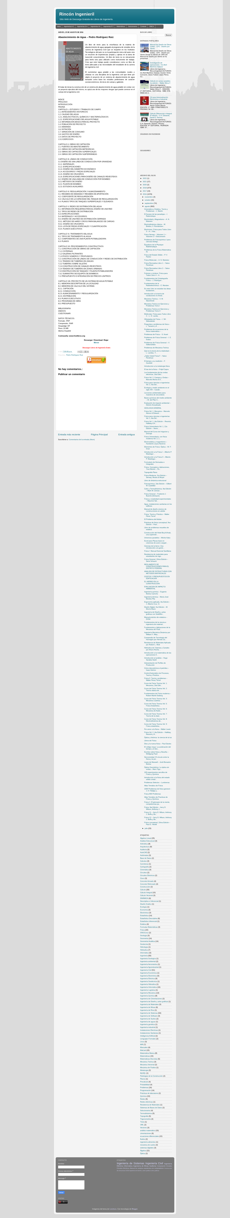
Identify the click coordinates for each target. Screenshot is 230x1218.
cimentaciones (145, 1133)
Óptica (142, 1153)
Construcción (145, 887)
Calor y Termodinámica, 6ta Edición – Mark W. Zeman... (157, 490)
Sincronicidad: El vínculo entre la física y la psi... (156, 758)
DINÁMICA (144, 898)
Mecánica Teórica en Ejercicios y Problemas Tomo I (156, 305)
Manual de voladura (136, 1168)
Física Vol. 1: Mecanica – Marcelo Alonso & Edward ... (157, 412)
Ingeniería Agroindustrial (149, 967)
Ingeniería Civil (145, 970)
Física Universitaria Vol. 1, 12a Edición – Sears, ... (155, 427)
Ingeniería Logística (147, 990)
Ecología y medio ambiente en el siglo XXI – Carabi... (156, 389)
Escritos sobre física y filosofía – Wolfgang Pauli (156, 753)
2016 (145, 194)
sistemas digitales (147, 1148)
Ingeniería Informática (148, 987)
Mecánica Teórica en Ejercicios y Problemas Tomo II (156, 310)
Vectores (143, 1128)
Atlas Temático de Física (153, 786)
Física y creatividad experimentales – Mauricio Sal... (157, 500)
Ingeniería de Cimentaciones (151, 999)
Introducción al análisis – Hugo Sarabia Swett (155, 659)
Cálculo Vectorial (146, 895)
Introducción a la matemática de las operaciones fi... (157, 654)
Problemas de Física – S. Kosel (156, 334)
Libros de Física (150, 741)
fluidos (142, 1139)
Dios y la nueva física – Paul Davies (157, 744)
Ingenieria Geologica (148, 958)
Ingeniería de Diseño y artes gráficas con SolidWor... (155, 613)
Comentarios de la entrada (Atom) (82, 439)
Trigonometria (145, 1119)
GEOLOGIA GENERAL (152, 408)
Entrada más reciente (69, 434)
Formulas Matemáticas (149, 927)
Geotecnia (144, 944)
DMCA (152, 26)
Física (142, 930)
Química (143, 1096)
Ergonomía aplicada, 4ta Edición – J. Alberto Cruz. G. (157, 603)
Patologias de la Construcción (151, 1076)
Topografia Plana (150, 472)
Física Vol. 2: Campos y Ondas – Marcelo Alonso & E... (156, 378)
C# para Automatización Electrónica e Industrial (159, 98)
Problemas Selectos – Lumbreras (157, 782)
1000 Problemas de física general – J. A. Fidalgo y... (157, 790)
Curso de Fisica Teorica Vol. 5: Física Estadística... (155, 705)
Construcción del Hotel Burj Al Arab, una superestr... (157, 534)
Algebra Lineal (145, 838)
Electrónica (144, 913)
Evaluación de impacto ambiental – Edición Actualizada (157, 404)
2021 (145, 182)
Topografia (144, 1116)
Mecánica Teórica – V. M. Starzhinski (153, 300)
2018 (145, 188)
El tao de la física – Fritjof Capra (156, 369)
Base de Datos (145, 858)
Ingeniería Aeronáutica (148, 964)
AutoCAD (143, 852)
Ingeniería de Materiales (149, 1004)
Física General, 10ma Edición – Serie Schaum (156, 560)
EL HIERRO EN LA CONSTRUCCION (152, 582)
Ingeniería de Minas (147, 1007)
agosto (147, 206)
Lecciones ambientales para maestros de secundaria (155, 394)
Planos (142, 1079)
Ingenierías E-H (82, 26)
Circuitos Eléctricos (147, 875)
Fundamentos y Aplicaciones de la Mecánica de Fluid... (157, 628)
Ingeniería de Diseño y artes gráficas (154, 1001)
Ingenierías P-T (108, 26)
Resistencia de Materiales (150, 1105)
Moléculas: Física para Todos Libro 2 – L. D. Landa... (157, 315)
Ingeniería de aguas (147, 1022)
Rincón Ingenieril (76, 14)
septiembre (149, 203)
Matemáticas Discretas (148, 1059)
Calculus (143, 861)
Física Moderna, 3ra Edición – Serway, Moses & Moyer (155, 476)
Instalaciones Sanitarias (149, 1033)
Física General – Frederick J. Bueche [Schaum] (155, 495)
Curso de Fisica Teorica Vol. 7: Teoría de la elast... (155, 715)
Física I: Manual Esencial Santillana (157, 551)
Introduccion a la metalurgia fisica (157, 366)
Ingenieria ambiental (148, 961)
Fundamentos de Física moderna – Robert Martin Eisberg (157, 694)
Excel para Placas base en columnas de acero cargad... (156, 542)
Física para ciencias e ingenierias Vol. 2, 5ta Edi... (157, 383)
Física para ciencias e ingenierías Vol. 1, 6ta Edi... (157, 417)
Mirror (96, 343)
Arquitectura (144, 847)
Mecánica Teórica (147, 1062)
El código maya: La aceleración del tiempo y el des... (157, 748)
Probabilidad (145, 1085)
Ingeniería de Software (148, 1016)
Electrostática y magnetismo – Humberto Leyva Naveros (155, 443)
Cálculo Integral (146, 892)
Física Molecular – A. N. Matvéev (156, 260)
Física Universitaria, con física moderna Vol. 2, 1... (155, 437)
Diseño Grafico (145, 904)
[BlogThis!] (81, 352)
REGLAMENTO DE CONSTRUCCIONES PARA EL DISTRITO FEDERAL (156, 566)
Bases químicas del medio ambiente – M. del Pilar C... (158, 399)
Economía (144, 910)
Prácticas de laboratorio (149, 1093)
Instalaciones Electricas (149, 1030)
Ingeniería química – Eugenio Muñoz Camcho (155, 593)
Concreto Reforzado (147, 884)
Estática (143, 924)
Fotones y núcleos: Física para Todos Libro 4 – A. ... (156, 274)
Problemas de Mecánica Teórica (156, 348)
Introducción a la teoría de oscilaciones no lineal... (154, 295)
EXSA (127, 1170)
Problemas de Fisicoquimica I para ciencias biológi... (157, 240)
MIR (141, 1044)
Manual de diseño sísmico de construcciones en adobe (155, 510)
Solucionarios (132, 26)
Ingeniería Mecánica (148, 993)
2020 (145, 185)
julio (146, 828)
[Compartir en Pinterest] (88, 352)
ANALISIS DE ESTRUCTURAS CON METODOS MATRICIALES (158, 572)
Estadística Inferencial (148, 921)
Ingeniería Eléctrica (147, 978)
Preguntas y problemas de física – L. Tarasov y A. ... (157, 325)
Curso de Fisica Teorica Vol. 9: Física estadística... (155, 725)
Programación (145, 1090)
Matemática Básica (147, 1053)
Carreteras (144, 864)
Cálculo (143, 890)
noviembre (149, 197)
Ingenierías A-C (69, 26)
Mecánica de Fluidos (148, 1067)
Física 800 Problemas (152, 794)
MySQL (143, 1073)
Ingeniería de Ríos (147, 1010)
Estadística (144, 915)
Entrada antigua (126, 434)
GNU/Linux (144, 933)
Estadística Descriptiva (148, 918)
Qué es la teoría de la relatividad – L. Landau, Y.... (157, 352)
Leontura (113, 1209)
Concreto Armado (146, 881)
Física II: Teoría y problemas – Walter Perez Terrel (155, 679)
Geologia (143, 935)
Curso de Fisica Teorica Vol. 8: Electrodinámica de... (155, 720)
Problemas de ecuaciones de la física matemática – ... (156, 330)
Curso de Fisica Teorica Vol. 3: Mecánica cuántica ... (155, 700)
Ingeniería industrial (147, 1027)
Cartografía (144, 867)
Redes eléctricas (146, 1102)
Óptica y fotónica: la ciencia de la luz (158, 737)
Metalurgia (144, 1070)
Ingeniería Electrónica (148, 976)
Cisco (142, 878)
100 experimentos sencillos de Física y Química (155, 773)
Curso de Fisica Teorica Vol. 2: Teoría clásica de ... (155, 689)
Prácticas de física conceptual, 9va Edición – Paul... (157, 523)
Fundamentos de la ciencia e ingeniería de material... (155, 623)
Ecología (143, 907)
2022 (145, 178)
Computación (161, 1166)
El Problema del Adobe (152, 519)
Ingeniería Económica (148, 973)
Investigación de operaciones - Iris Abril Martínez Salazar (158, 65)
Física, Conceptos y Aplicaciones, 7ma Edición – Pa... (157, 468)
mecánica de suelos (147, 1145)
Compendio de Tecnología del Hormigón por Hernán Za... (155, 638)
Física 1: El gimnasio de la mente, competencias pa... (157, 803)
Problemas (144, 1087)
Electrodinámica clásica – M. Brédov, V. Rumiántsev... (155, 225)
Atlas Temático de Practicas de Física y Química (156, 798)
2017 (145, 191)
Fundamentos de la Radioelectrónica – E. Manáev (156, 284)
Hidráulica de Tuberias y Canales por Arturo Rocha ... (156, 649)
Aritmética (144, 844)
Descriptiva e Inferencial (149, 901)
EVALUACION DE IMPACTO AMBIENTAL (155, 588)
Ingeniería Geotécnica (148, 981)
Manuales (144, 1047)
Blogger (135, 1209)
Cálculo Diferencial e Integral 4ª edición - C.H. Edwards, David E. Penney (161, 115)
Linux (142, 1042)
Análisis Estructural (147, 841)
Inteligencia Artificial (147, 1036)
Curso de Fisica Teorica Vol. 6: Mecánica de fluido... (155, 710)
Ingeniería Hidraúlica (148, 984)
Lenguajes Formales (148, 1039)
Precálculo (144, 1082)
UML (142, 1125)
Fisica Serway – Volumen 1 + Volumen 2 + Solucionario (155, 235)
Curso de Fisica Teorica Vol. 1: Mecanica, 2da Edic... (155, 684)
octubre (148, 200)
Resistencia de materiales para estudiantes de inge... (156, 555)
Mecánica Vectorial (147, 1065)
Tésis (142, 1122)
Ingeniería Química (147, 996)
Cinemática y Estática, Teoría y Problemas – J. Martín (156, 210)
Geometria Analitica (147, 941)
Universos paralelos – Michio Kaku (157, 538)
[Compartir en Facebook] (85, 352)
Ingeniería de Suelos (148, 1019)
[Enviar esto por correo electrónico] (79, 352)
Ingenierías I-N (95, 26)
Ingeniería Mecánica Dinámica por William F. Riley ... (157, 633)
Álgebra (143, 1151)
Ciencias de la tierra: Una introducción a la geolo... (154, 547)
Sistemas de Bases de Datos (151, 1108)
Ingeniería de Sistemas (149, 1013)
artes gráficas (155, 1170)
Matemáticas (121, 26)
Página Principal (99, 434)
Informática (144, 953)
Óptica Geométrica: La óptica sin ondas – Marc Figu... (156, 768)
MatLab (143, 1050)
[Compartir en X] (83, 352)
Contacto (143, 26)
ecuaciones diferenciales (149, 1136)
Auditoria (143, 849)
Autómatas (144, 855)
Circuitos (143, 872)
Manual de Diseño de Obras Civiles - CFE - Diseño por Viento (160, 46)
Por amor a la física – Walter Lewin (157, 729)
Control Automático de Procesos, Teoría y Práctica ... (156, 674)
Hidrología (144, 947)
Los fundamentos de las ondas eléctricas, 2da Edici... (156, 373)
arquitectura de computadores (154, 1168)
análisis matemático (147, 1130)
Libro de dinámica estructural (155, 480)
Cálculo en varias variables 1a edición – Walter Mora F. (160, 82)
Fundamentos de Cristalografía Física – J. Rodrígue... (156, 279)
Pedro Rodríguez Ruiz (74, 355)
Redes (142, 1099)
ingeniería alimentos (147, 1142)
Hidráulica (144, 950)
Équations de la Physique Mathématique (153, 246)
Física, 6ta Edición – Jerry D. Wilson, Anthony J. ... (155, 808)
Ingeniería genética (147, 1024)
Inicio (59, 26)
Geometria (144, 938)
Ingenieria (144, 956)
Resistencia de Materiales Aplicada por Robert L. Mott (157, 643)
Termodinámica (146, 1113)
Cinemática (144, 870)
